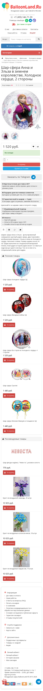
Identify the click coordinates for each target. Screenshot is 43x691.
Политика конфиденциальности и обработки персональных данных (18, 609)
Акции (8, 645)
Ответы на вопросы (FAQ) (16, 601)
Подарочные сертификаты (16, 640)
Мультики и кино (11, 58)
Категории (7, 53)
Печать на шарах (12, 603)
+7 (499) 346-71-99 (23, 17)
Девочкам (23, 58)
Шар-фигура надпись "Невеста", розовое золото (21, 463)
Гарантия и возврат (13, 615)
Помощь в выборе (17, 20)
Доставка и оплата (13, 596)
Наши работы (11, 598)
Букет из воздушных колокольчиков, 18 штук (20, 533)
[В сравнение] (38, 146)
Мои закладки (11, 660)
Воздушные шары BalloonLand (16, 677)
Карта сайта (10, 630)
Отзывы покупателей (14, 618)
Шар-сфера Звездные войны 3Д (15, 315)
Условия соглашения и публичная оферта (22, 613)
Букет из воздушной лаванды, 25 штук (17, 498)
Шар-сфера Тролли (10, 386)
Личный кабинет (12, 655)
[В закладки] (33, 146)
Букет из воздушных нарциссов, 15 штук (18, 569)
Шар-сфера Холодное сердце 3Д (15, 280)
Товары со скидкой (13, 643)
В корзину (21, 164)
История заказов (12, 658)
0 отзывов (29, 85)
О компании (10, 606)
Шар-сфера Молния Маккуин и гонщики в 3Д (19, 421)
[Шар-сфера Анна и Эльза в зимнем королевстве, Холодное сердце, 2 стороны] (21, 110)
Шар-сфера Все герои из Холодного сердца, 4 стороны (20, 351)
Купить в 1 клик (21, 168)
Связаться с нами (12, 628)
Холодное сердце (35, 58)
